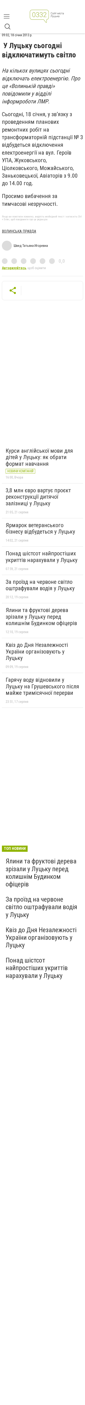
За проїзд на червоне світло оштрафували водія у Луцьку (40, 585)
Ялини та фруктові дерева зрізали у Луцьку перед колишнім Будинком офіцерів (41, 616)
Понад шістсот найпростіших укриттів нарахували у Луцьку (41, 556)
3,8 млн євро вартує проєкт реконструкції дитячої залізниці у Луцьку (38, 497)
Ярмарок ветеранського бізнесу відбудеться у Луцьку (40, 528)
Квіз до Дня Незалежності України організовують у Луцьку (37, 651)
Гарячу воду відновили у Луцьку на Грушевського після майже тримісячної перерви (42, 686)
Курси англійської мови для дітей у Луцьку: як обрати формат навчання (39, 457)
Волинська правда (19, 231)
